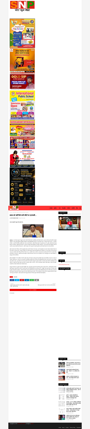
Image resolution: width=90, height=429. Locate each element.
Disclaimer (79, 427)
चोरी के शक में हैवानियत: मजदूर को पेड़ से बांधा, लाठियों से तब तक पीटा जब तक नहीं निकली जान (73, 364)
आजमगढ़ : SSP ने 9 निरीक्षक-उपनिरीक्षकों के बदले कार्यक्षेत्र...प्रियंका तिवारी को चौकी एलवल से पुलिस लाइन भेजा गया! (73, 403)
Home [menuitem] (51, 208)
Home (11, 212)
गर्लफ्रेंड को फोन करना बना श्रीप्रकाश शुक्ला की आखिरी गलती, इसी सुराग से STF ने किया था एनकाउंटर (72, 417)
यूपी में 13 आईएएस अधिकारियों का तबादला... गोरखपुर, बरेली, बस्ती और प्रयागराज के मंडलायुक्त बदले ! (72, 396)
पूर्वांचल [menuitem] (55, 208)
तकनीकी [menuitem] (73, 208)
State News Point (21, 423)
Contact (67, 427)
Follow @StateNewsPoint (63, 264)
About (63, 427)
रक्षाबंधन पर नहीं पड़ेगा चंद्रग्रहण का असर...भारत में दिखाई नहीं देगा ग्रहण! (72, 377)
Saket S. (32, 423)
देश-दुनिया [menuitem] (64, 208)
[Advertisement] (68, 241)
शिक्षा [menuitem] (77, 208)
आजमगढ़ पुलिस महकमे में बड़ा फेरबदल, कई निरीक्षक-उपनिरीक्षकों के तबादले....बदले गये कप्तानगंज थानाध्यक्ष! (73, 390)
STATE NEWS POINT (14, 218)
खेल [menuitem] (80, 208)
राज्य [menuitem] (59, 208)
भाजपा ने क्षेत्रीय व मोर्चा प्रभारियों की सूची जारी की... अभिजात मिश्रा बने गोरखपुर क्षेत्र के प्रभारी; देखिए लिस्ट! (73, 410)
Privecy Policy (73, 427)
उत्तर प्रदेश (14, 212)
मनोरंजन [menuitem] (68, 208)
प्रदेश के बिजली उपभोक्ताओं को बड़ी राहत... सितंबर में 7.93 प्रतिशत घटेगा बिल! (72, 371)
